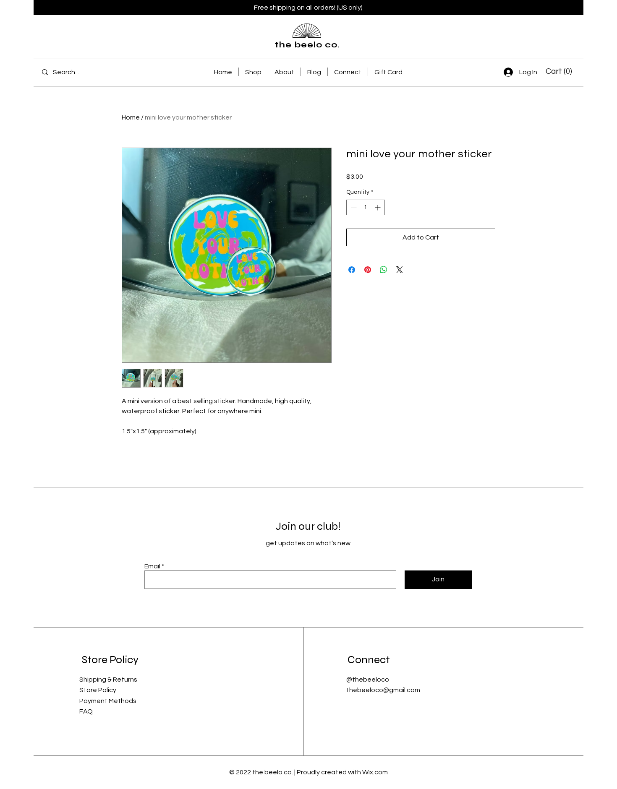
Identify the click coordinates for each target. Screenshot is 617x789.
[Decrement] (353, 207)
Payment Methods (107, 701)
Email (152, 566)
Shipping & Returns (108, 679)
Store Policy (97, 690)
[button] (559, 71)
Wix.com (375, 772)
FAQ (86, 711)
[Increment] (378, 207)
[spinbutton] (365, 207)
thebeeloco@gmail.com (383, 690)
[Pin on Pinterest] (368, 270)
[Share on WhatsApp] (384, 270)
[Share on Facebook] (352, 270)
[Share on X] (400, 270)
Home (131, 117)
